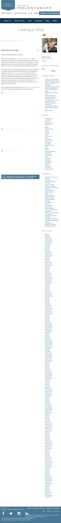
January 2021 (48, 307)
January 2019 (48, 341)
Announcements (49, 123)
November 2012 (48, 445)
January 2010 (48, 494)
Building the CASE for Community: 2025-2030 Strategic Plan (50, 103)
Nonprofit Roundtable (50, 199)
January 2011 (48, 477)
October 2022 (48, 280)
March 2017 (47, 369)
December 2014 (48, 408)
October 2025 (48, 243)
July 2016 (47, 381)
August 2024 (48, 256)
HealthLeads (48, 189)
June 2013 (47, 434)
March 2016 (47, 387)
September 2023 (49, 265)
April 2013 (47, 437)
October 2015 (48, 393)
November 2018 (48, 344)
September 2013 (49, 430)
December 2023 (48, 262)
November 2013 (48, 427)
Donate (29, 508)
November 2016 (48, 375)
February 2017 (48, 370)
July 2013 (47, 433)
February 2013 (48, 440)
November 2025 (48, 241)
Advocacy (47, 121)
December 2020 (48, 308)
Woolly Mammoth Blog (50, 226)
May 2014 (47, 418)
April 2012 (47, 455)
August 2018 (48, 348)
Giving (46, 137)
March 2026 (47, 237)
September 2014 (49, 412)
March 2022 (47, 290)
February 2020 (48, 323)
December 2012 (48, 443)
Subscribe (49, 508)
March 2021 (47, 304)
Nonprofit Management (50, 151)
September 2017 (49, 360)
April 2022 (47, 289)
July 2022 (47, 284)
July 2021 (47, 298)
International (48, 143)
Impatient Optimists (49, 192)
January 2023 (48, 275)
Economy (47, 132)
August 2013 (48, 431)
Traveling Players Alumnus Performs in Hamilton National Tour (52, 107)
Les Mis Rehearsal (49, 195)
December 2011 (48, 461)
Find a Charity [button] (19, 21)
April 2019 (47, 336)
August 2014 (48, 413)
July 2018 (47, 350)
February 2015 (48, 405)
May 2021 (47, 301)
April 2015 (47, 402)
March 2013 (47, 439)
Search (43, 69)
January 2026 (48, 238)
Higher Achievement (49, 190)
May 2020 (47, 319)
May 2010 (47, 488)
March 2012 (47, 457)
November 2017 (48, 357)
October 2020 (48, 311)
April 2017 (47, 367)
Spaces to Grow (48, 110)
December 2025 (48, 240)
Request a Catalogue (20, 13)
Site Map (49, 511)
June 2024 (47, 258)
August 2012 (48, 449)
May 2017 (47, 366)
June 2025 (47, 247)
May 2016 (47, 384)
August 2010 (48, 485)
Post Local (47, 204)
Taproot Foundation (49, 208)
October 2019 (48, 329)
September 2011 (48, 465)
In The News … (48, 142)
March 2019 (47, 338)
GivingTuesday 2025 (49, 98)
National (47, 148)
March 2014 (47, 421)
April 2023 (47, 271)
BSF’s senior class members (16, 73)
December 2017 (48, 356)
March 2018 (47, 351)
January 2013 (48, 442)
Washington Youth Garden (51, 224)
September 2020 (49, 313)
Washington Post (49, 223)
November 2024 (48, 252)
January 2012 (48, 459)
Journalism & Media (49, 145)
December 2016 (48, 373)
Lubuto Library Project (50, 196)
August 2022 (48, 283)
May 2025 (47, 249)
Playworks (47, 200)
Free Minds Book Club (50, 186)
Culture (46, 130)
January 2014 (48, 424)
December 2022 (48, 277)
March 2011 (47, 474)
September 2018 (49, 347)
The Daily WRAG (49, 214)
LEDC (46, 193)
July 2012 (47, 451)
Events (46, 135)
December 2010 (48, 479)
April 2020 (47, 320)
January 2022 (48, 293)
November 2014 (48, 409)
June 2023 (47, 268)
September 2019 (49, 330)
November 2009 (48, 495)
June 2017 (47, 364)
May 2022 (47, 287)
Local (13, 176)
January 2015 (48, 406)
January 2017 (48, 372)
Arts (46, 126)
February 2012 (48, 458)
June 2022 (47, 286)
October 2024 (48, 253)
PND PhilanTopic (49, 202)
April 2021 (47, 302)
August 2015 (48, 396)
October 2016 (48, 376)
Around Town (48, 124)
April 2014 (47, 419)
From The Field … (49, 136)
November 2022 (48, 278)
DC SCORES (48, 180)
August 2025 (48, 244)
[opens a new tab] (49, 44)
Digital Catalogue (6, 13)
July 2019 (47, 333)
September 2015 (49, 394)
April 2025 (47, 250)
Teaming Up (47, 160)
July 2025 (47, 246)
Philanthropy (48, 154)
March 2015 (47, 403)
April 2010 (47, 489)
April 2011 (47, 473)
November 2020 (48, 310)
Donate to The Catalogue (49, 13)
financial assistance (21, 177)
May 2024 (47, 259)
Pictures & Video (19, 176)
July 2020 (47, 316)
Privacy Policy (56, 511)
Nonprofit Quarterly (49, 198)
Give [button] (29, 21)
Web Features (48, 166)
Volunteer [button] (38, 21)
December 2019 (48, 326)
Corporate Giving (49, 129)
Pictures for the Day (9, 50)
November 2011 (48, 462)
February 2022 (48, 292)
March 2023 (47, 272)
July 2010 (47, 486)
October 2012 (48, 446)
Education (9, 176)
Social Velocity (48, 206)
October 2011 (48, 464)
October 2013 (48, 428)
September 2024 (49, 255)
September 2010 (49, 483)
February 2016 (48, 388)
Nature (46, 149)
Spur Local (44, 60)
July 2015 (47, 397)
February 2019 (48, 339)
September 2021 (49, 296)
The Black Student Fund (24, 59)
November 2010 (48, 480)
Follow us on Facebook (47, 58)
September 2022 (49, 281)
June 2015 (47, 399)
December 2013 (48, 425)
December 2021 (48, 295)
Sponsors (56, 508)
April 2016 (47, 385)
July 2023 (47, 267)
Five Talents (47, 183)
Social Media (48, 158)
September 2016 (49, 378)
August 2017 (48, 362)
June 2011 (47, 470)
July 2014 (47, 415)
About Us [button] (7, 21)
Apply (55, 21)
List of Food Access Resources (52, 100)
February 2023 (48, 274)
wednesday (47, 167)
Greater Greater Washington (51, 187)
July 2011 (47, 468)
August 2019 (48, 332)
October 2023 (48, 264)
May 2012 (47, 454)
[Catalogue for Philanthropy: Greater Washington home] (26, 5)
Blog (47, 21)
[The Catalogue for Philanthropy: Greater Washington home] (12, 509)
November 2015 (48, 391)
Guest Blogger (48, 139)
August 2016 (48, 379)
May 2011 (47, 471)
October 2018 (48, 345)
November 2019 (48, 327)
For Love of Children (49, 184)
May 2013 (47, 436)
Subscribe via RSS (46, 56)
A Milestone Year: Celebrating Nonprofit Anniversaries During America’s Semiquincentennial (52, 81)
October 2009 (48, 497)
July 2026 (47, 234)
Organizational (48, 152)
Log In (30, 13)
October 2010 (48, 482)
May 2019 (47, 335)
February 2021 (48, 305)
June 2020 (47, 317)
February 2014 (48, 422)
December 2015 (48, 390)
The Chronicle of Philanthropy (51, 212)
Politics (46, 157)
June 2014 (47, 416)
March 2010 (47, 491)
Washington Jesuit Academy (51, 218)
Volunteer (47, 164)
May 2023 (47, 269)
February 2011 (48, 476)
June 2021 (47, 299)
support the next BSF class (32, 87)
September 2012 (49, 448)
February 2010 (48, 492)
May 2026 (47, 235)
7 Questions (47, 120)
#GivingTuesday (48, 118)
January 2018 (48, 354)
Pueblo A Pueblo (48, 205)
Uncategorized (48, 161)
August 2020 (48, 314)
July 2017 (47, 363)
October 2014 (48, 411)
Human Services (49, 140)
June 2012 (47, 452)
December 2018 (48, 342)
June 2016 (47, 382)
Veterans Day (48, 163)
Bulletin (46, 127)
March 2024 (47, 261)
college (8, 177)
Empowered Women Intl (50, 181)
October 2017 (48, 359)
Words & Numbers (49, 169)
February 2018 (48, 353)
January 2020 (48, 324)
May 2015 (47, 400)
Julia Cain (20, 55)
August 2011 (48, 467)
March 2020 (47, 321)
